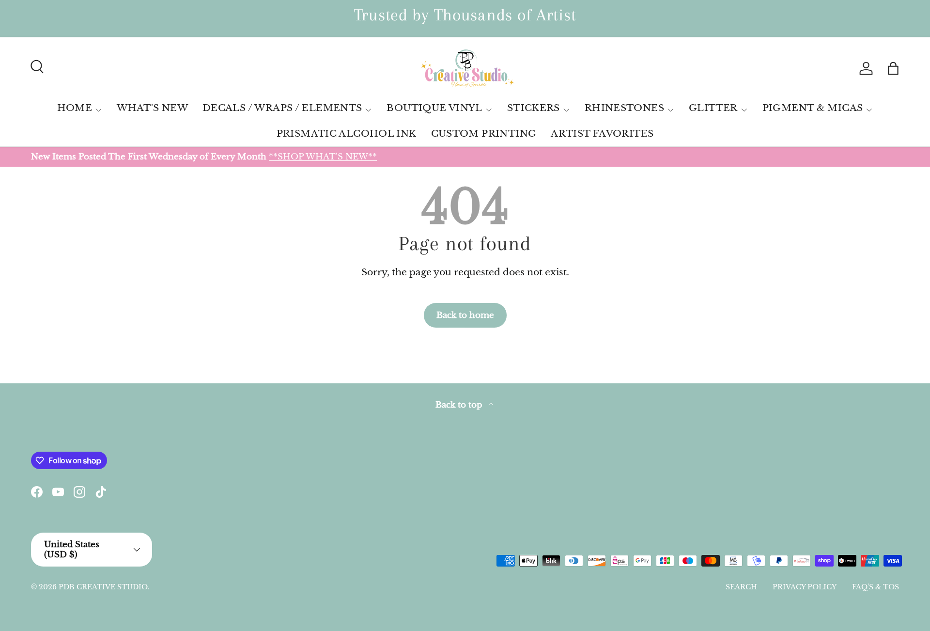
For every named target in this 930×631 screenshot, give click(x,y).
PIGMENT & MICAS (812, 107)
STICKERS (533, 107)
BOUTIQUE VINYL (434, 107)
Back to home (465, 315)
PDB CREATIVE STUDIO (103, 587)
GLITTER (713, 107)
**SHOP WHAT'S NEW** (323, 156)
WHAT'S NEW (152, 107)
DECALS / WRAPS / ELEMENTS (282, 107)
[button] (893, 68)
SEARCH (741, 587)
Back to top (460, 405)
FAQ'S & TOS (875, 587)
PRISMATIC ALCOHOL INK (347, 133)
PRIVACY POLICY (805, 587)
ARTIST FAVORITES (602, 133)
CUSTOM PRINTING (484, 133)
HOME (75, 107)
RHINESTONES (624, 107)
